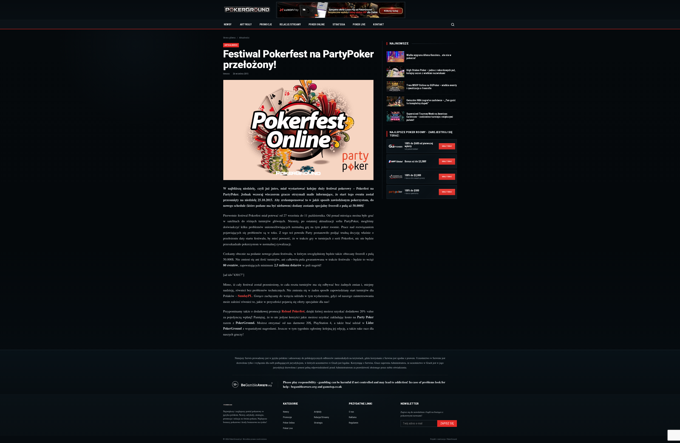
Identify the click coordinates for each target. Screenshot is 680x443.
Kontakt (378, 24)
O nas (351, 411)
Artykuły (246, 24)
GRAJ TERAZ (447, 146)
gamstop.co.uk (332, 386)
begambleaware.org (304, 386)
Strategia (339, 24)
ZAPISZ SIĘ (447, 423)
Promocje (266, 24)
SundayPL (245, 295)
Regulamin (353, 422)
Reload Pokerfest (293, 311)
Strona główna (229, 38)
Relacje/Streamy (290, 24)
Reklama (352, 417)
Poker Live (359, 24)
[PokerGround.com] (247, 10)
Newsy (227, 24)
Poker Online (317, 24)
